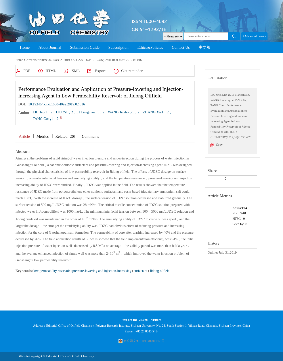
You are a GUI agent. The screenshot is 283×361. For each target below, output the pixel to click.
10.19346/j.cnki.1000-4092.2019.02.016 (56, 104)
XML (75, 71)
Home (25, 47)
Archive (31, 60)
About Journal (49, 47)
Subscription (118, 47)
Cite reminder (132, 71)
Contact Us (181, 47)
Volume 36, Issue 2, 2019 (54, 60)
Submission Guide (84, 47)
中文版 (204, 47)
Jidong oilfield (160, 271)
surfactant (140, 271)
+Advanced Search (254, 36)
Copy (219, 144)
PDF (26, 71)
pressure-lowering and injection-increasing (101, 271)
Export (100, 71)
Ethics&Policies (150, 47)
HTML (51, 71)
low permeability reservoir (51, 271)
